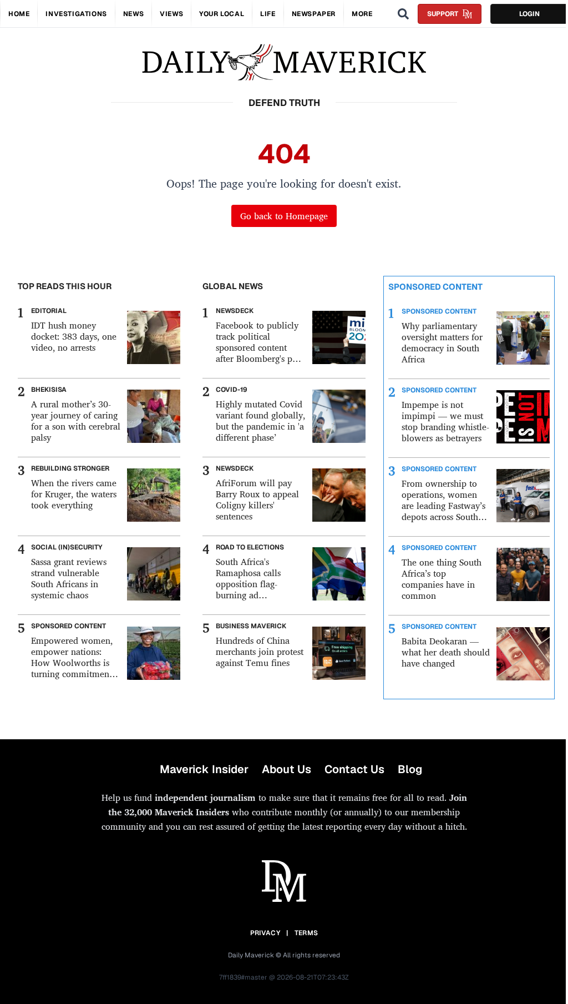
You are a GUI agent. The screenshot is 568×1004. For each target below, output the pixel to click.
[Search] (403, 13)
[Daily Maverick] (284, 62)
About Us (286, 769)
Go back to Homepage (284, 216)
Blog (410, 769)
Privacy (265, 933)
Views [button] (171, 13)
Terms (306, 933)
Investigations (75, 13)
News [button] (133, 13)
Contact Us (354, 769)
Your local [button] (221, 13)
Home (18, 13)
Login (529, 13)
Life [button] (267, 13)
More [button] (362, 13)
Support (442, 13)
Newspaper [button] (314, 13)
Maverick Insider (204, 769)
